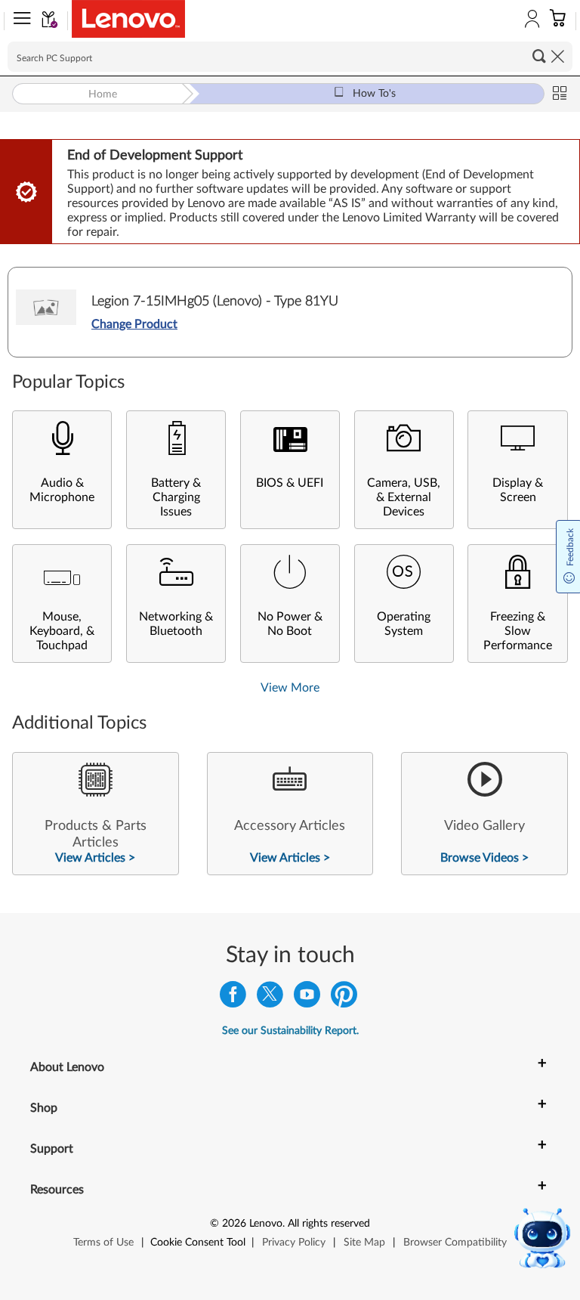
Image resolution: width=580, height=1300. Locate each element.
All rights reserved (329, 1223)
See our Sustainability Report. (290, 1031)
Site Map (364, 1242)
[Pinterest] (344, 998)
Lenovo (265, 1223)
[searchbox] (290, 57)
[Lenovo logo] (128, 19)
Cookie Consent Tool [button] (197, 1242)
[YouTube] (307, 998)
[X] (270, 998)
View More (290, 688)
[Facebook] (233, 998)
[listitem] (95, 813)
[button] (19, 21)
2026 (234, 1223)
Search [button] (539, 56)
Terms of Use (103, 1242)
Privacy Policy (293, 1242)
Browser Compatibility (455, 1242)
